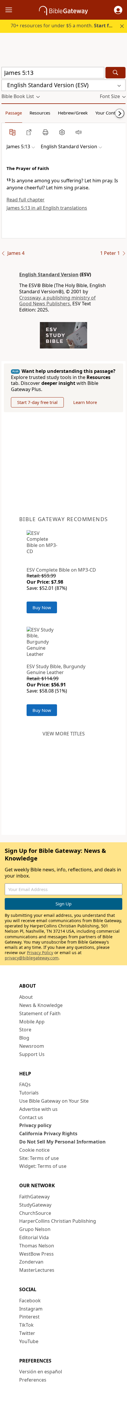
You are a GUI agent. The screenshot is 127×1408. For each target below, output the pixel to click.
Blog (24, 1038)
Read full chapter (25, 199)
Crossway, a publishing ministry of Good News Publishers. (57, 300)
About (26, 997)
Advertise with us (38, 1109)
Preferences (32, 1380)
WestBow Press (36, 1254)
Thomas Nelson (36, 1245)
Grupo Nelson (35, 1229)
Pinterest (29, 1316)
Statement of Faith (40, 1013)
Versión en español (40, 1371)
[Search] (115, 72)
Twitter (27, 1333)
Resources (40, 113)
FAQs (25, 1084)
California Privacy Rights (48, 1133)
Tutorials (29, 1092)
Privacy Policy (40, 952)
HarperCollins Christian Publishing (57, 1221)
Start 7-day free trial (37, 402)
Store (25, 1029)
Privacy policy (35, 1125)
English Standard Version (49, 274)
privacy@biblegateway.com (31, 958)
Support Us (32, 1054)
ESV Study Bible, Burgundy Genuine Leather (56, 669)
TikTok (26, 1325)
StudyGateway (35, 1205)
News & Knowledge (41, 1005)
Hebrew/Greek (73, 113)
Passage (13, 113)
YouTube (28, 1341)
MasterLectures (36, 1270)
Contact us (31, 1117)
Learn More (85, 402)
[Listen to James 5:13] (78, 132)
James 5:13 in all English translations (46, 208)
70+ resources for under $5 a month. (64, 25)
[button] (118, 10)
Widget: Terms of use (42, 1166)
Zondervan (31, 1262)
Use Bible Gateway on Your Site (54, 1101)
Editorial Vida (34, 1237)
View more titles (64, 733)
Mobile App (32, 1021)
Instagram (31, 1309)
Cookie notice (34, 1150)
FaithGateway (34, 1196)
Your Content (108, 113)
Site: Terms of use (39, 1158)
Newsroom (31, 1046)
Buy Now (41, 607)
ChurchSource (35, 1213)
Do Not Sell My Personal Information (62, 1141)
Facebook (30, 1300)
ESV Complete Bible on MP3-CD (61, 570)
